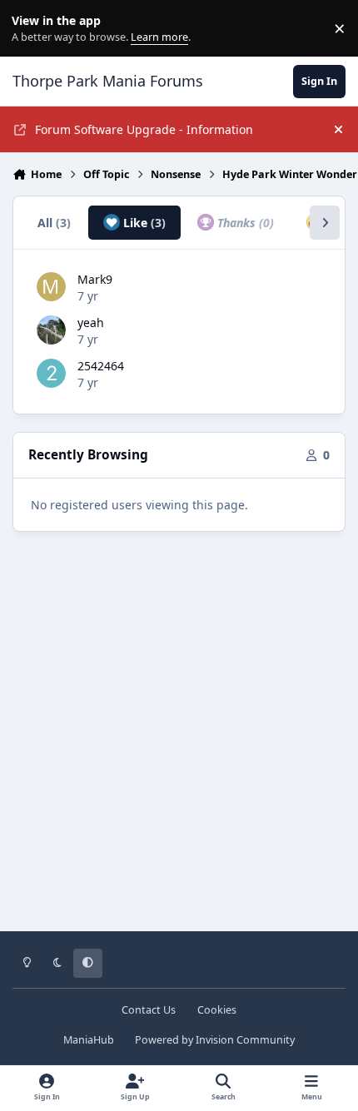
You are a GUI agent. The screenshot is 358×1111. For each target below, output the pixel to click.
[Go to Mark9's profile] (51, 286)
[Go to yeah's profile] (51, 330)
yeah (90, 322)
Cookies (216, 1010)
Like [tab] (143, 223)
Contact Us (149, 1010)
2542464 (100, 366)
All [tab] (54, 223)
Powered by (215, 1040)
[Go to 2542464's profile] (51, 373)
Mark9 (94, 279)
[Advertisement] (179, 743)
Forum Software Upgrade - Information (144, 129)
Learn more (32, 29)
